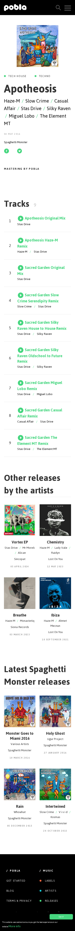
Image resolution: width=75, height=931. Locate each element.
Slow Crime (37, 100)
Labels (49, 880)
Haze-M (12, 100)
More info (15, 926)
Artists (50, 890)
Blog (10, 890)
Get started (15, 880)
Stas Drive (31, 108)
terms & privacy (19, 900)
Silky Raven (59, 108)
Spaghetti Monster (16, 142)
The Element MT (47, 449)
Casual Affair (25, 421)
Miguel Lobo (21, 116)
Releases (51, 900)
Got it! (61, 917)
